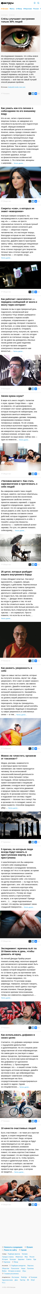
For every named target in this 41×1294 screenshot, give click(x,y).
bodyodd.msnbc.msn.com (16, 87)
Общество (7, 201)
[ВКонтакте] (35, 93)
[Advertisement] (20, 1226)
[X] (30, 93)
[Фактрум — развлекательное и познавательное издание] (8, 3)
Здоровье (7, 842)
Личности (6, 661)
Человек (4, 15)
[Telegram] (33, 93)
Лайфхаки (7, 748)
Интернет (6, 389)
